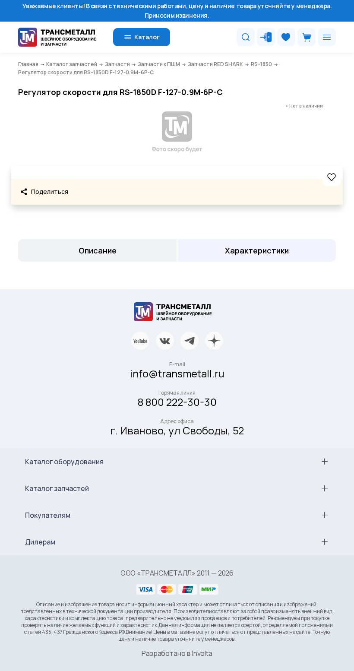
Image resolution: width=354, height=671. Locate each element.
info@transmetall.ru (177, 373)
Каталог (147, 37)
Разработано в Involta (177, 653)
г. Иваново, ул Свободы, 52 (177, 430)
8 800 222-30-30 (177, 402)
